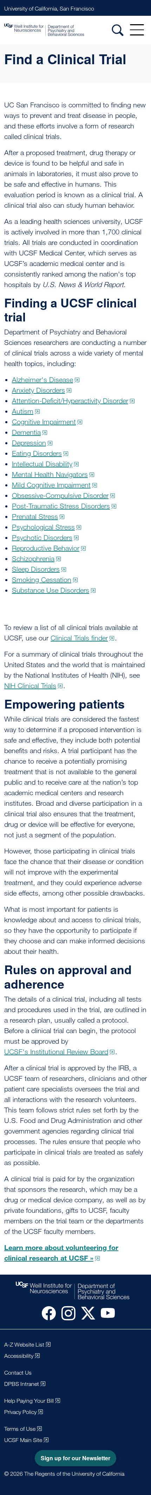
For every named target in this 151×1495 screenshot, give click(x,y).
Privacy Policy (20, 1412)
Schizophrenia (33, 558)
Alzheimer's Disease (42, 380)
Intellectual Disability (42, 464)
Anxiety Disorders (38, 390)
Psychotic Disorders (42, 537)
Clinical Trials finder (79, 638)
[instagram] (66, 1313)
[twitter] (85, 1313)
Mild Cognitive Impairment (51, 485)
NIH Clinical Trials (30, 686)
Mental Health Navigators (50, 474)
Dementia (26, 432)
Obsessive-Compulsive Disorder (60, 495)
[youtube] (105, 1313)
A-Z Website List (24, 1344)
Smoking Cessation (41, 580)
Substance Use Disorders (50, 590)
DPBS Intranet (21, 1384)
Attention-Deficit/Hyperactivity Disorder (70, 401)
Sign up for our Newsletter (75, 1458)
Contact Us (18, 1372)
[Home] (54, 30)
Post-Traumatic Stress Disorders (61, 506)
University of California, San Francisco (49, 8)
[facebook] (46, 1313)
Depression (29, 443)
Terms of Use (19, 1429)
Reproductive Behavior (45, 548)
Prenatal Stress (35, 516)
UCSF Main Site (23, 1440)
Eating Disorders (37, 453)
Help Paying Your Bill (29, 1400)
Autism (22, 411)
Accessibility (18, 1356)
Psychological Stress (43, 527)
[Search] (118, 30)
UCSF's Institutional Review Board (56, 1052)
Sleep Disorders (36, 569)
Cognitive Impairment (44, 422)
